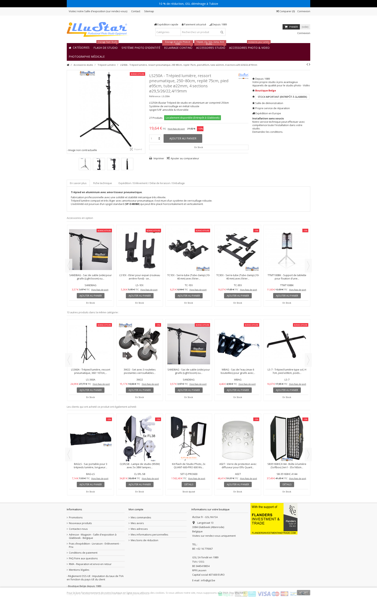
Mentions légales (79, 569)
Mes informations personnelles (149, 534)
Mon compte (136, 509)
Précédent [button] (68, 112)
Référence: (155, 96)
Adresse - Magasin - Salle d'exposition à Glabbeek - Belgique (92, 536)
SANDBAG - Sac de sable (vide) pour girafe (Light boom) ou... (238, 276)
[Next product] (309, 64)
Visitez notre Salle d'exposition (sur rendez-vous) (98, 11)
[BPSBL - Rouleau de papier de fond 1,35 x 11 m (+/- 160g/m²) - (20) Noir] (286, 421)
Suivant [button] (143, 112)
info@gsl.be (208, 580)
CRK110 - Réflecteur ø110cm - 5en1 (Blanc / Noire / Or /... (238, 431)
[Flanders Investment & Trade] (273, 518)
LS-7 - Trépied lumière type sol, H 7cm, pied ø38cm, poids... (139, 371)
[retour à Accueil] (68, 65)
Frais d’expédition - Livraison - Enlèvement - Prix (94, 545)
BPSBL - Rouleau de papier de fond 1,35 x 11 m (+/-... (287, 431)
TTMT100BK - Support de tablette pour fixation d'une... (238, 337)
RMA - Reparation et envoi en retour (90, 564)
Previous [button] (68, 266)
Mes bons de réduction (144, 540)
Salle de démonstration (269, 103)
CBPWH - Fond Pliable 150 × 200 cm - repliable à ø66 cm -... (189, 431)
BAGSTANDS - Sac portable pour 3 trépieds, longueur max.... (189, 276)
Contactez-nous (78, 529)
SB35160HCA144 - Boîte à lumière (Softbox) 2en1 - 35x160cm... (90, 465)
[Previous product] (307, 64)
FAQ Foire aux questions (83, 558)
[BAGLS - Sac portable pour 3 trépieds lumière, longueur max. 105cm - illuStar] (139, 250)
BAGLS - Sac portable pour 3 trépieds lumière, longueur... (139, 276)
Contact (135, 11)
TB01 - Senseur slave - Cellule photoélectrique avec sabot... (139, 431)
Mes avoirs (137, 523)
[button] (87, 56)
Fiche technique (102, 183)
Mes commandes (141, 517)
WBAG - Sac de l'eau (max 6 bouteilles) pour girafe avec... (90, 371)
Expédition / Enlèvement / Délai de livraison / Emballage (152, 183)
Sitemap (149, 11)
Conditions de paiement (83, 552)
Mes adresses (139, 529)
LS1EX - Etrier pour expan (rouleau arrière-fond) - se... (287, 276)
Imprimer (158, 158)
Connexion (303, 11)
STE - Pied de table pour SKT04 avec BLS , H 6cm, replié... (287, 337)
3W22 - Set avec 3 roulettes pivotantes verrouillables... (91, 276)
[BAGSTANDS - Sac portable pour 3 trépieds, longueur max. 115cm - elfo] (188, 250)
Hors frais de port (176, 128)
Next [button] (308, 266)
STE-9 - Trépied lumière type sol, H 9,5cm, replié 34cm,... (189, 337)
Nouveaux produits (80, 523)
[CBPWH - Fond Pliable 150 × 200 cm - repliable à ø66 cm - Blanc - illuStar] (188, 421)
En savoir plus (78, 183)
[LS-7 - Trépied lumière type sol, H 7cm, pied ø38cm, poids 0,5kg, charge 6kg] (139, 344)
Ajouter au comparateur (185, 158)
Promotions (76, 517)
